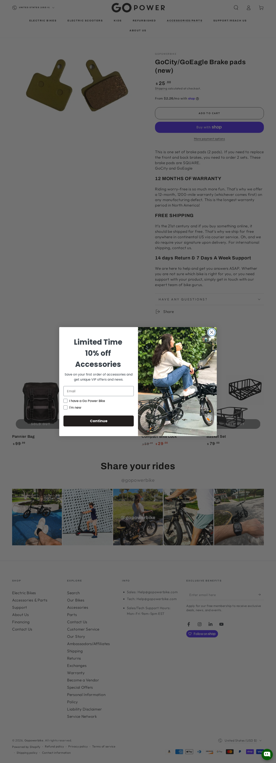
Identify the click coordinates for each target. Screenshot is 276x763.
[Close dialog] (211, 332)
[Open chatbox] (267, 754)
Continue (98, 420)
